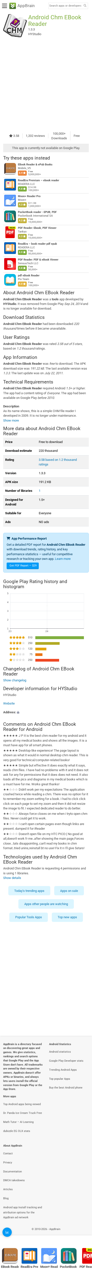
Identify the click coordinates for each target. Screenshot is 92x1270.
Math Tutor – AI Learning (18, 1122)
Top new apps (67, 917)
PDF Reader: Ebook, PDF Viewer (37, 228)
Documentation (12, 1171)
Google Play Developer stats (66, 1060)
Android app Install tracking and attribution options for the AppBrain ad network (22, 1212)
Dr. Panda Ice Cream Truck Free (22, 1113)
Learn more (63, 559)
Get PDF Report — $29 (23, 565)
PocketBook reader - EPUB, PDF (37, 212)
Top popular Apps (59, 1078)
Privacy (7, 1162)
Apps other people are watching (46, 904)
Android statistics (60, 1051)
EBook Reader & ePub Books (35, 164)
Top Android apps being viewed (22, 1104)
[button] (46, 712)
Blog (6, 1198)
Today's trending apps (29, 890)
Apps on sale (69, 890)
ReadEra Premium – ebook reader (38, 180)
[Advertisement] (46, 84)
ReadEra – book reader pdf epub (37, 243)
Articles (8, 1189)
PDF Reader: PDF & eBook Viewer (38, 259)
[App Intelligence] (7, 1232)
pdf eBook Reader (28, 275)
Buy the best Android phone (65, 1087)
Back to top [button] (82, 1234)
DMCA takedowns (14, 1180)
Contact (8, 1153)
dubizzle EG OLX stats (16, 1131)
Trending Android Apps (63, 1069)
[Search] (85, 6)
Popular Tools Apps (28, 917)
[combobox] (65, 6)
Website (9, 703)
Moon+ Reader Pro (29, 196)
